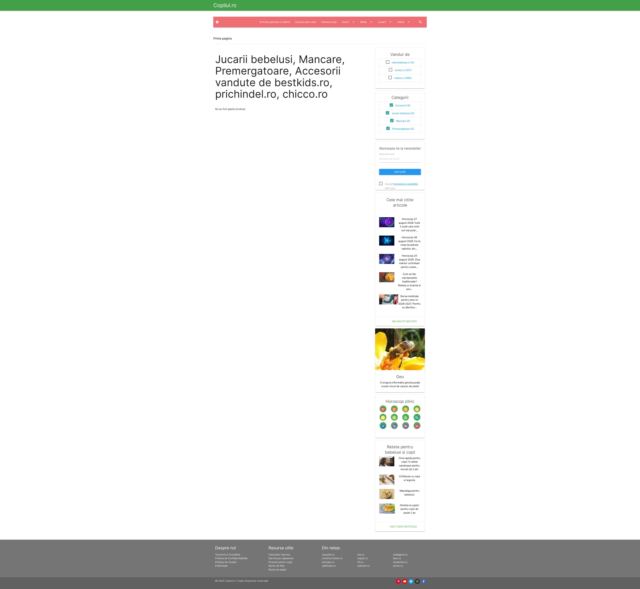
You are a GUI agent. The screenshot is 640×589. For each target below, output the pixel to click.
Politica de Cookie (225, 562)
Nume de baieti (277, 569)
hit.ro (361, 562)
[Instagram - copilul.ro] (417, 581)
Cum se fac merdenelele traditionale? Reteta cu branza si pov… (409, 281)
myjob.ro (363, 558)
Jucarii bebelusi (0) (403, 113)
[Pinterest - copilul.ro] (399, 581)
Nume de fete (276, 565)
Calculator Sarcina (279, 554)
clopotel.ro (328, 554)
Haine (404, 22)
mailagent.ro (400, 554)
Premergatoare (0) (403, 128)
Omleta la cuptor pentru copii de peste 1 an (409, 509)
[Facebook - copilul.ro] (423, 581)
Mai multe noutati (404, 321)
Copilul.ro (224, 5)
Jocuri (349, 22)
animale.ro (328, 562)
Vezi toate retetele (403, 526)
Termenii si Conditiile (227, 554)
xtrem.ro (398, 565)
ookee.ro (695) (403, 78)
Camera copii (329, 22)
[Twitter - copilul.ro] (411, 581)
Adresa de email (386, 154)
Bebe (366, 22)
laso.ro (397, 558)
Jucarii (385, 22)
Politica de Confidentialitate (231, 558)
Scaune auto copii (305, 22)
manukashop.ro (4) (403, 62)
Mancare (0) (403, 121)
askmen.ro (364, 565)
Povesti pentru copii (280, 562)
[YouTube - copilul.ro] (405, 581)
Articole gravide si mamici (275, 22)
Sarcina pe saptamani (281, 558)
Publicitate (221, 565)
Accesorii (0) (403, 105)
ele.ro (361, 554)
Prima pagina (222, 38)
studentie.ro (400, 562)
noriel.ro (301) (403, 70)
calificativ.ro (329, 565)
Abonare (400, 171)
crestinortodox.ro (332, 558)
